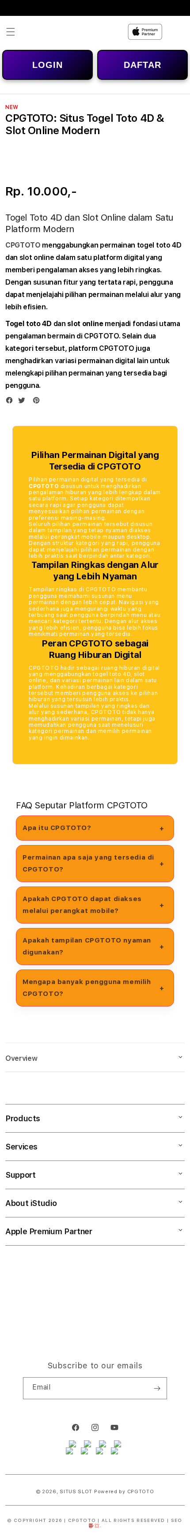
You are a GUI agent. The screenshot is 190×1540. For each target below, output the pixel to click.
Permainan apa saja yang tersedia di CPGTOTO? (88, 863)
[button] (10, 31)
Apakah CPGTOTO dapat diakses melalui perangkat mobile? (82, 905)
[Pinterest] (38, 402)
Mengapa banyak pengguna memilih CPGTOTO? (87, 988)
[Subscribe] (157, 1388)
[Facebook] (11, 402)
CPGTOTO (23, 245)
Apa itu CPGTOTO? (57, 828)
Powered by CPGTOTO (124, 1492)
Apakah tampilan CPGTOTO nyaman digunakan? (87, 946)
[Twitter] (24, 402)
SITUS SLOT (76, 1492)
